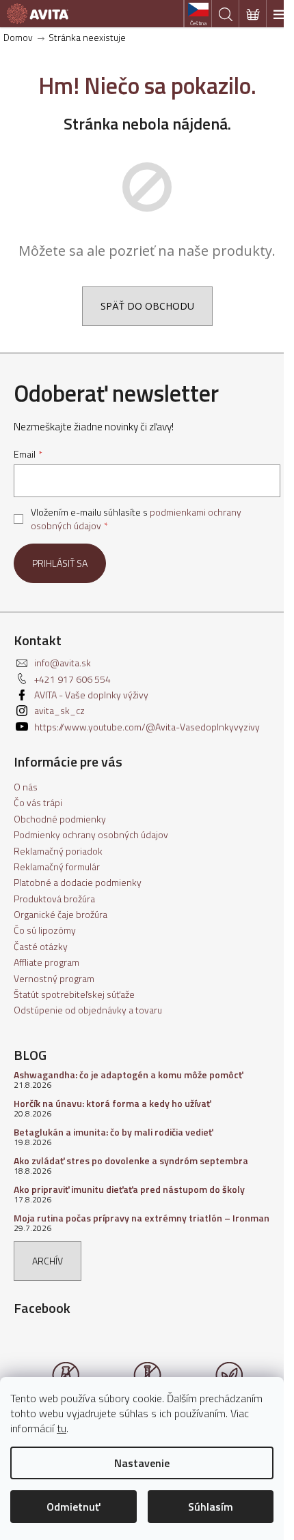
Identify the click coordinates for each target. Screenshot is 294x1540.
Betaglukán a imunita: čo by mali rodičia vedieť (113, 1132)
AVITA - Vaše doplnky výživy (91, 694)
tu (61, 1428)
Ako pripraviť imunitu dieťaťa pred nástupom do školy (129, 1189)
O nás (26, 787)
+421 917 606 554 (72, 679)
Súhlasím (210, 1506)
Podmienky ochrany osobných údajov (91, 834)
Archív (47, 1261)
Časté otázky (41, 946)
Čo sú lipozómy (45, 930)
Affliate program (46, 962)
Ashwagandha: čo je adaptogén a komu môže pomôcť (128, 1074)
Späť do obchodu (147, 305)
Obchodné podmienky (60, 819)
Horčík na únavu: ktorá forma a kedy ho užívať (112, 1103)
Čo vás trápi (38, 802)
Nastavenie (142, 1463)
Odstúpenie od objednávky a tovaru (88, 1010)
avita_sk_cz (59, 710)
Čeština (198, 23)
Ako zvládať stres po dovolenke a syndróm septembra (131, 1160)
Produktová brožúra (54, 898)
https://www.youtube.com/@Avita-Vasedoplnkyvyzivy (147, 727)
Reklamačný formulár (57, 866)
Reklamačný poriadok (58, 851)
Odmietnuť (73, 1506)
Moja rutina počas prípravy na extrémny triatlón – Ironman (141, 1218)
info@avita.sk (62, 662)
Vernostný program (54, 978)
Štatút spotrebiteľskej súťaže (74, 994)
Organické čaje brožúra (60, 914)
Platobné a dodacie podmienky (78, 882)
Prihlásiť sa (60, 563)
